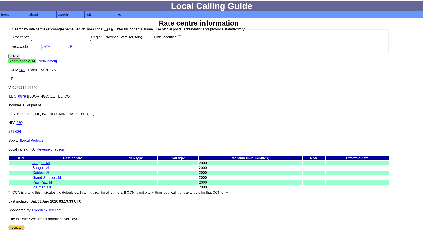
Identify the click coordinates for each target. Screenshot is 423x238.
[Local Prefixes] (32, 140)
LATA (46, 46)
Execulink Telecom (46, 210)
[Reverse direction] (50, 149)
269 (19, 123)
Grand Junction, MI (47, 177)
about (33, 14)
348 (22, 70)
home (5, 14)
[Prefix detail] (47, 61)
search (62, 14)
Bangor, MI (40, 168)
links (117, 14)
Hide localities (165, 37)
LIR (70, 46)
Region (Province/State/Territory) (117, 37)
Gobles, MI (40, 173)
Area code (20, 46)
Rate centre (21, 37)
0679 (22, 96)
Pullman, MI (41, 187)
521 (11, 132)
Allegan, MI (41, 163)
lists (88, 14)
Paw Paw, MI (42, 182)
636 (18, 132)
